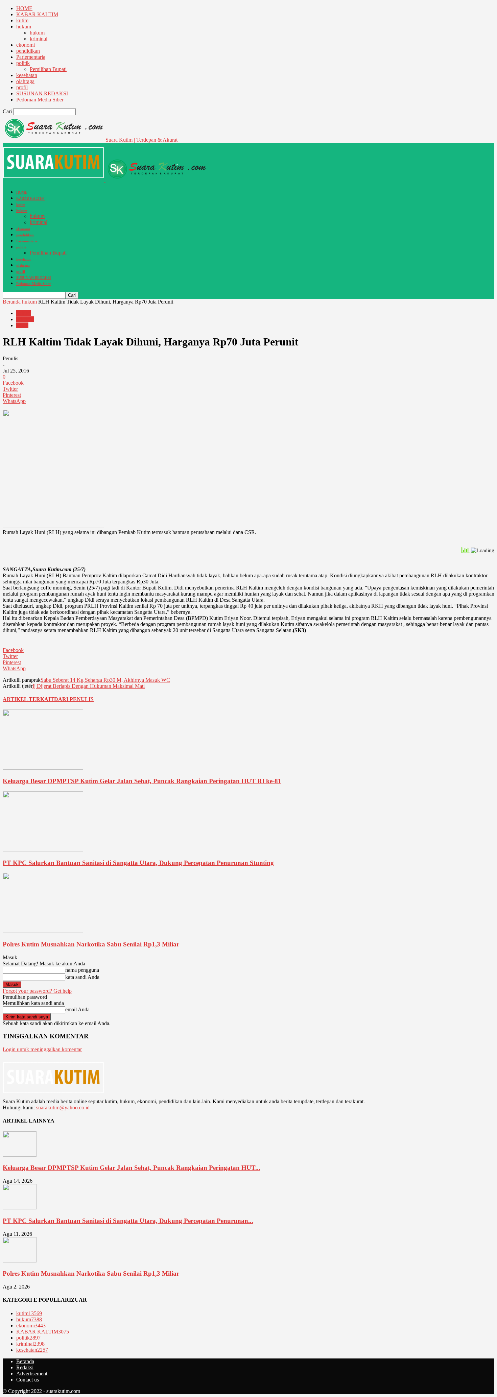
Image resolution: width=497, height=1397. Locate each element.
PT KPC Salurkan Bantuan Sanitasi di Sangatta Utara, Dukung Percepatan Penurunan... (128, 1220)
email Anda (77, 1009)
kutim (22, 20)
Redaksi (24, 1367)
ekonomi (25, 45)
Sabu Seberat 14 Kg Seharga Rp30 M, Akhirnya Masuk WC (105, 680)
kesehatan (26, 75)
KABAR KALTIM (37, 14)
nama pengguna (82, 970)
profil (22, 87)
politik (23, 63)
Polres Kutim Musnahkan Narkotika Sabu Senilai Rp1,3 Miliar (91, 944)
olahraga (25, 81)
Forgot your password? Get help (37, 991)
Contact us (27, 1379)
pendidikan (28, 51)
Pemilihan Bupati (48, 69)
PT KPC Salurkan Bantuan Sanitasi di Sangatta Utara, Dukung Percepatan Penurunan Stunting (138, 862)
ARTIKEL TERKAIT (28, 699)
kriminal (38, 39)
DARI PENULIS (74, 699)
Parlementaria (30, 57)
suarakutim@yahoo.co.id (63, 1107)
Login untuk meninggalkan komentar (42, 1049)
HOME (24, 8)
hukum (23, 26)
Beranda (12, 302)
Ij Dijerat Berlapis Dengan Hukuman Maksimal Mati (88, 686)
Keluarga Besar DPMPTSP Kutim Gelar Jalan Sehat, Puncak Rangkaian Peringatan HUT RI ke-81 (142, 781)
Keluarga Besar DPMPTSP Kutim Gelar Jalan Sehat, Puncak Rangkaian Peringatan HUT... (131, 1167)
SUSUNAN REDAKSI (42, 93)
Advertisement (31, 1373)
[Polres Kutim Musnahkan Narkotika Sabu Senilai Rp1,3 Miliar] (43, 931)
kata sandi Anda (82, 977)
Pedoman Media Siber (40, 99)
